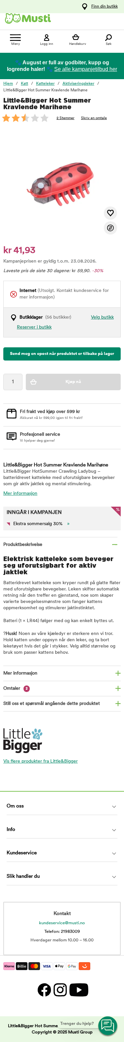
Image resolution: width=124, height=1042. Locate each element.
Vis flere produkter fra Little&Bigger (40, 761)
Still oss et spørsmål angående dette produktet (51, 703)
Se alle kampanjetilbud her (85, 69)
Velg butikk (102, 317)
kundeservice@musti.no (62, 923)
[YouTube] (78, 990)
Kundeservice (22, 853)
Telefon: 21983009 (62, 932)
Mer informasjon (20, 493)
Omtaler (15, 688)
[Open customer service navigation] (108, 1026)
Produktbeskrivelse (22, 544)
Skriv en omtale (94, 118)
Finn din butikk (104, 7)
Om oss (15, 806)
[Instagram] (60, 990)
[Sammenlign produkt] (110, 228)
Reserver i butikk (34, 327)
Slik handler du (23, 876)
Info (11, 829)
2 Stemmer (65, 118)
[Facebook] (44, 990)
